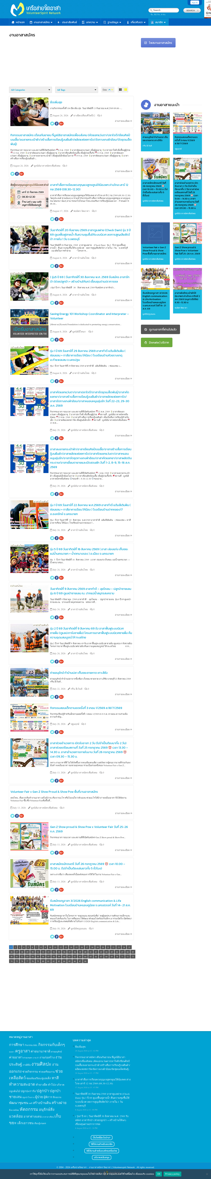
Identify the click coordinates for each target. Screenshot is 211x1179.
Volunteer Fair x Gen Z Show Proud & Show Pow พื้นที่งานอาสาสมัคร (54, 791)
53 (27, 956)
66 (96, 956)
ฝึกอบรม (57, 1097)
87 (80, 961)
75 (17, 961)
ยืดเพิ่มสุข (56, 102)
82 (54, 961)
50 (12, 956)
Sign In (195, 2)
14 (71, 947)
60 (64, 956)
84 (64, 961)
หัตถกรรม (29, 1109)
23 (119, 947)
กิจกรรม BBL (31, 1045)
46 (117, 952)
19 (98, 947)
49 (133, 952)
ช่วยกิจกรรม (30, 1071)
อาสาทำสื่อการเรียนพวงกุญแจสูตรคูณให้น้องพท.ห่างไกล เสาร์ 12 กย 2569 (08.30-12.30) (89, 187)
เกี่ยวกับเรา (137, 22)
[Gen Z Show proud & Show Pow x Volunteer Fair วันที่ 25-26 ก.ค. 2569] (187, 233)
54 (33, 956)
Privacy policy (172, 1174)
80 (43, 961)
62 (75, 956)
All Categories (18, 90)
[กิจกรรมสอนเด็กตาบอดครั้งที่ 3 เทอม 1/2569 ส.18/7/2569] (187, 123)
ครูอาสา (22, 1051)
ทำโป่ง (52, 1084)
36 (64, 952)
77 (27, 961)
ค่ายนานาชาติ (40, 1051)
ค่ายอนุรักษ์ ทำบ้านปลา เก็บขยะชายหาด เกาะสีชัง (79, 672)
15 (76, 947)
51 (17, 956)
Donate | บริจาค (159, 342)
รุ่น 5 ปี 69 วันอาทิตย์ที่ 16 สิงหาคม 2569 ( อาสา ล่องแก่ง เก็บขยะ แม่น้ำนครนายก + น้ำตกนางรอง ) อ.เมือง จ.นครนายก (89, 551)
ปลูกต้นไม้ (14, 1091)
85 (70, 961)
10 (50, 947)
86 (75, 961)
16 (82, 947)
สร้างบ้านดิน (42, 1103)
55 (38, 956)
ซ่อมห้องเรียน (33, 1078)
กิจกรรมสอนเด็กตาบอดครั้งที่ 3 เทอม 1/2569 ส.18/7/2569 (86, 708)
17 (87, 947)
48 (128, 952)
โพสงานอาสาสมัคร (160, 42)
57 (48, 956)
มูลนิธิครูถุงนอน (149, 314)
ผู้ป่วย (39, 1097)
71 (122, 956)
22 (113, 947)
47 (122, 952)
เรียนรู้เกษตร (40, 1123)
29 (27, 952)
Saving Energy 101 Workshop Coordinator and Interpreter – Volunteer (89, 316)
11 (55, 947)
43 (101, 952)
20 (103, 947)
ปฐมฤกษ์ (178, 149)
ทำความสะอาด (22, 1084)
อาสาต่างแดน (33, 1116)
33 (48, 952)
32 (43, 952)
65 (91, 956)
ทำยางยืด (41, 1084)
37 (70, 952)
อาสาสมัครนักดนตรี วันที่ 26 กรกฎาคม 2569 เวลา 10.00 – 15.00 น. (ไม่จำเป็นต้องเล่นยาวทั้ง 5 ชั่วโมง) (87, 866)
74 (12, 961)
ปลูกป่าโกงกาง (28, 1097)
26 (12, 952)
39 (80, 952)
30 (33, 952)
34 (54, 952)
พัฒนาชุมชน (18, 1102)
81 (48, 961)
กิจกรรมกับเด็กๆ (51, 1044)
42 (96, 952)
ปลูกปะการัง (28, 1091)
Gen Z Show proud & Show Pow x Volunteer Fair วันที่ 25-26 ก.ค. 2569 (89, 829)
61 (70, 956)
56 (43, 956)
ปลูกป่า (42, 1090)
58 (54, 956)
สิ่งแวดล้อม (14, 1110)
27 (17, 952)
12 (61, 947)
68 (106, 956)
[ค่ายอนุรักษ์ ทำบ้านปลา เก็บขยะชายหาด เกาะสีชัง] (155, 123)
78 (33, 961)
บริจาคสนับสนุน (101, 1157)
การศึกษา (16, 1044)
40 (85, 952)
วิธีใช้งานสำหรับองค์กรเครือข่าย (101, 1151)
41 (91, 952)
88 (85, 961)
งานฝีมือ (27, 1064)
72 (128, 956)
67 (101, 956)
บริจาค (60, 1084)
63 (80, 956)
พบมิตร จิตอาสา (181, 307)
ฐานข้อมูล (112, 22)
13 (66, 947)
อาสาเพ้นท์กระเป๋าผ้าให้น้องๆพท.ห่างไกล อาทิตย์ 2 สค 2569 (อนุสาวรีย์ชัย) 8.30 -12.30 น (187, 297)
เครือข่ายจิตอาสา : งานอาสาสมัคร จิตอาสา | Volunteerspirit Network (103, 1167)
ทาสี (55, 1077)
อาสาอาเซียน (48, 1117)
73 (133, 956)
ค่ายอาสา (16, 1057)
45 (112, 952)
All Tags (61, 90)
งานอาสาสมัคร (42, 22)
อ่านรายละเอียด (122, 121)
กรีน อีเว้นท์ (147, 145)
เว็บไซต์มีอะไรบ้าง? (101, 1137)
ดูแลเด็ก (46, 1078)
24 (124, 947)
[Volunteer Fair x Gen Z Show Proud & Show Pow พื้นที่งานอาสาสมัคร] (155, 233)
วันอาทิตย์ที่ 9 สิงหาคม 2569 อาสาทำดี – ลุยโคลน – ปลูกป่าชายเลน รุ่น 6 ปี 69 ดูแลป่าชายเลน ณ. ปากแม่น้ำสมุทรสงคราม (90, 591)
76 (22, 961)
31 (38, 952)
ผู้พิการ (48, 1097)
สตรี (30, 1103)
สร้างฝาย (59, 1102)
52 (22, 956)
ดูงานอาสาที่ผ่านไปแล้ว (163, 329)
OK (158, 1174)
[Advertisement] (72, 61)
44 (106, 952)
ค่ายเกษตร (27, 1057)
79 (38, 961)
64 (85, 956)
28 (22, 952)
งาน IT (36, 1057)
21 (108, 947)
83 (59, 961)
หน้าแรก (20, 22)
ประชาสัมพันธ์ (69, 22)
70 (117, 956)
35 (59, 952)
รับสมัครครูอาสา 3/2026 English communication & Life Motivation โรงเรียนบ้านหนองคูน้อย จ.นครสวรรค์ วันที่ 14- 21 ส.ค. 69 (90, 905)
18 (92, 947)
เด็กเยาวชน (25, 1123)
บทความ (90, 22)
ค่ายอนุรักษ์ (56, 1051)
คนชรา (12, 1052)
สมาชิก (159, 22)
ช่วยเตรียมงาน (47, 1071)
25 (129, 947)
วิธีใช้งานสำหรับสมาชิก (101, 1144)
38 (75, 952)
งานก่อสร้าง (47, 1057)
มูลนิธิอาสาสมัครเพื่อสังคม (153, 201)
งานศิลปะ (41, 1064)
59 (59, 956)
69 (112, 956)
